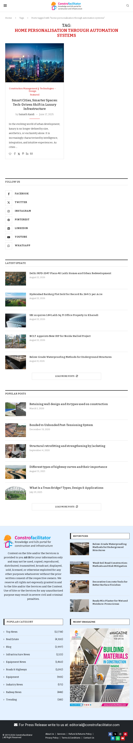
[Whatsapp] (118, 738)
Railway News (34, 692)
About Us (49, 734)
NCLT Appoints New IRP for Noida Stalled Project (60, 336)
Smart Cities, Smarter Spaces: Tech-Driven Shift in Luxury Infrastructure (34, 104)
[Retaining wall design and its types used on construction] (15, 409)
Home (8, 18)
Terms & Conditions (71, 738)
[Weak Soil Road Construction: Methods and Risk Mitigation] (79, 567)
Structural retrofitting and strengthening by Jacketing (67, 446)
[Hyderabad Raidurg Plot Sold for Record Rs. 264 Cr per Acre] (15, 299)
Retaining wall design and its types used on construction (68, 404)
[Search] (127, 5)
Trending (34, 699)
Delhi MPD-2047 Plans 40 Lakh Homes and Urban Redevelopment (70, 273)
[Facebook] (110, 734)
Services (61, 734)
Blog (34, 646)
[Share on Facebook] (15, 153)
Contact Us (88, 738)
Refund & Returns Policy (80, 734)
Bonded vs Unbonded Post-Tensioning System (61, 425)
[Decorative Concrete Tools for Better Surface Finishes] (79, 586)
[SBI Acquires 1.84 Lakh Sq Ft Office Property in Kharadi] (15, 320)
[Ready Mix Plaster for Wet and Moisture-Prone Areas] (79, 605)
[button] (74, 668)
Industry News (34, 684)
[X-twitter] (115, 734)
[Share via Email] (31, 153)
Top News (34, 631)
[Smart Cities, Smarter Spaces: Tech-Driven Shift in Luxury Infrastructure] (34, 62)
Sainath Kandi (26, 114)
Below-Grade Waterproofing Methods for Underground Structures (70, 357)
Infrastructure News (34, 654)
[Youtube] (123, 738)
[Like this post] (10, 154)
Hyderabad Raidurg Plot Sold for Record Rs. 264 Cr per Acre (65, 294)
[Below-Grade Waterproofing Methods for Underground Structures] (15, 362)
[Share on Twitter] (19, 153)
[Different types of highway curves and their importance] (15, 472)
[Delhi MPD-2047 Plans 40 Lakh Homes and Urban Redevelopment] (15, 279)
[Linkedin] (113, 738)
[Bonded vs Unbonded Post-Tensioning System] (15, 430)
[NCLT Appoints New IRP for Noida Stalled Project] (15, 341)
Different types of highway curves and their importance (68, 467)
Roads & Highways (34, 669)
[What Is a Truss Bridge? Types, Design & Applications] (15, 493)
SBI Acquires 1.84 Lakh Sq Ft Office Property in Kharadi (63, 315)
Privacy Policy (52, 738)
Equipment (34, 677)
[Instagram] (120, 734)
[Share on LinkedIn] (27, 153)
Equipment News (34, 662)
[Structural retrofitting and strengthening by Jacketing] (15, 451)
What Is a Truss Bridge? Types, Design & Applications (66, 487)
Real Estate (34, 639)
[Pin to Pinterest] (23, 153)
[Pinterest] (125, 734)
